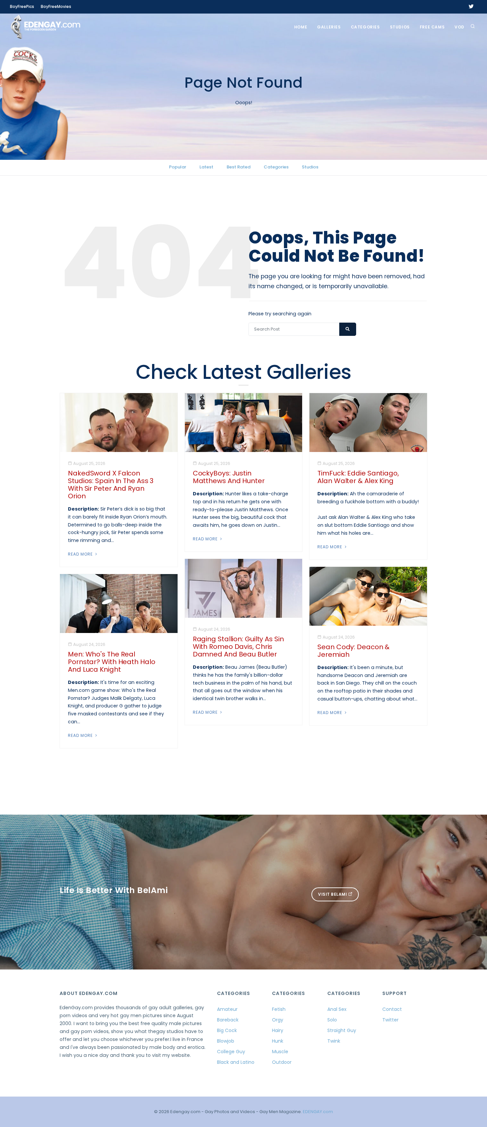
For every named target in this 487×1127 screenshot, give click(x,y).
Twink (333, 1041)
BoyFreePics (22, 6)
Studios (400, 27)
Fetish (279, 1009)
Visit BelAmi (333, 894)
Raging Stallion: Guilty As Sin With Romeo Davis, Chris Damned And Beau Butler (238, 646)
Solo (332, 1019)
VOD (459, 27)
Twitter (390, 1019)
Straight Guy (341, 1030)
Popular (177, 167)
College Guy (231, 1051)
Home (300, 27)
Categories (365, 27)
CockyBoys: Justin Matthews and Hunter (229, 477)
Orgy (277, 1019)
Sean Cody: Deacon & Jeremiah (353, 650)
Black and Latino (235, 1062)
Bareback (228, 1019)
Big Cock (227, 1030)
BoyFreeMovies (56, 6)
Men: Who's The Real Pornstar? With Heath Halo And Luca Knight (111, 662)
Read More (81, 554)
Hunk (277, 1041)
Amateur (227, 1009)
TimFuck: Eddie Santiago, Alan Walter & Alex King (358, 477)
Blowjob (225, 1041)
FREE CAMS (432, 27)
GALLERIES (329, 27)
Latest (206, 167)
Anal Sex (337, 1009)
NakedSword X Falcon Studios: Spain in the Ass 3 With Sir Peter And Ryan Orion (110, 485)
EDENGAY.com (318, 1111)
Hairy (277, 1030)
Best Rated (238, 167)
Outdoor (282, 1062)
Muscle (280, 1051)
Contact (392, 1009)
